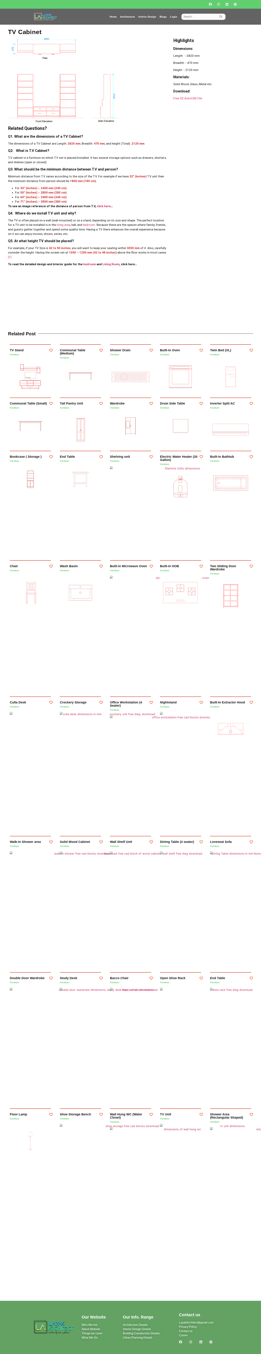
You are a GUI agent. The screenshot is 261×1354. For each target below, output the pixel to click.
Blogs (163, 16)
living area (63, 225)
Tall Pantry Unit (71, 403)
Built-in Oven (170, 350)
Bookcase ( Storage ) (26, 456)
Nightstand (168, 702)
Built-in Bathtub (222, 456)
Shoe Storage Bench (75, 1114)
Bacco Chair (119, 978)
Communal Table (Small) (28, 403)
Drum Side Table (172, 403)
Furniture (14, 354)
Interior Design (147, 16)
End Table (67, 456)
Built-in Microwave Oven (128, 566)
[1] (9, 257)
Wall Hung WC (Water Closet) (126, 1116)
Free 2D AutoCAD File (187, 98)
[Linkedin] (226, 4)
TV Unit (165, 1114)
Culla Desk (18, 702)
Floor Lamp (18, 1114)
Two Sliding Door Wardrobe (223, 567)
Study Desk (68, 978)
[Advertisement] (130, 299)
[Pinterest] (235, 4)
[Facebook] (210, 4)
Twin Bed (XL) (220, 350)
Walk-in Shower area (25, 842)
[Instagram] (218, 4)
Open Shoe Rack (172, 978)
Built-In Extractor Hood (227, 702)
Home (113, 16)
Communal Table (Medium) (72, 351)
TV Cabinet (25, 31)
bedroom (89, 225)
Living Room (110, 264)
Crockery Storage (73, 702)
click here (104, 206)
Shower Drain (120, 350)
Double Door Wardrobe (27, 978)
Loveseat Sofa (221, 842)
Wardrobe (117, 403)
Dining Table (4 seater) (177, 842)
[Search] (220, 17)
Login (173, 16)
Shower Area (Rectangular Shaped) (226, 1116)
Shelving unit (120, 456)
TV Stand (17, 350)
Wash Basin (69, 566)
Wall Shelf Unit (121, 842)
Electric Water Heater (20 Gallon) (178, 458)
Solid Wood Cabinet (75, 842)
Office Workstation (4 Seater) (126, 704)
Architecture (127, 16)
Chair (14, 566)
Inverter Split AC (222, 403)
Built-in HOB (169, 566)
